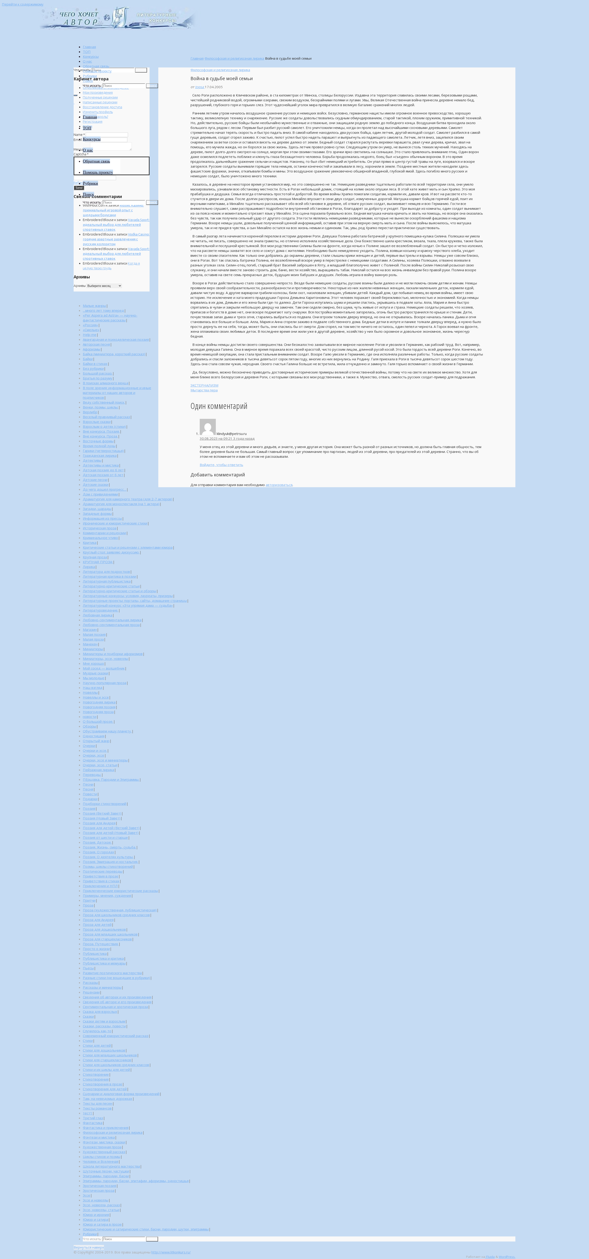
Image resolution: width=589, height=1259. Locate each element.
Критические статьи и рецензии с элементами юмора (128, 547)
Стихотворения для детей (105, 1089)
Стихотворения (96, 1079)
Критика (89, 542)
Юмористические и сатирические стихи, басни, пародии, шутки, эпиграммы (146, 1229)
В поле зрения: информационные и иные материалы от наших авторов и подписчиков (117, 392)
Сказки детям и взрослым (104, 1021)
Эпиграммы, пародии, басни (106, 1176)
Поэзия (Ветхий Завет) (102, 813)
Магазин (90, 629)
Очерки (89, 745)
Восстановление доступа (102, 107)
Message (81, 149)
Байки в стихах (95, 363)
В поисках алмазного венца (105, 383)
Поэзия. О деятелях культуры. (108, 856)
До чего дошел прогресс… (104, 489)
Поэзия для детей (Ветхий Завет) (111, 827)
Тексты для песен (97, 1103)
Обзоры (89, 726)
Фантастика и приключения (105, 1127)
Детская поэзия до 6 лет (103, 470)
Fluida (490, 1257)
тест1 (87, 1113)
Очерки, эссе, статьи (100, 765)
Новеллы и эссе (96, 697)
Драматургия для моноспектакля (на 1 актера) (121, 503)
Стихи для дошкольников (104, 1050)
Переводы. (92, 774)
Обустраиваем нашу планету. (107, 731)
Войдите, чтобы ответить (221, 464)
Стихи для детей (97, 1045)
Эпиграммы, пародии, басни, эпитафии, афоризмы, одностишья (136, 1180)
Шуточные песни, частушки (106, 1171)
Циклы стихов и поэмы (101, 1156)
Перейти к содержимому (22, 4)
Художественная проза (102, 1147)
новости (89, 716)
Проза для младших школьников (110, 934)
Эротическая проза (98, 1190)
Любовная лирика (97, 615)
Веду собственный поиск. (104, 402)
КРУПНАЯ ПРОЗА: (98, 562)
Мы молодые (93, 678)
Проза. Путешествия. (100, 943)
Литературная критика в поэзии (109, 576)
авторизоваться (279, 484)
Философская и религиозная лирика (234, 58)
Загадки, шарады (97, 508)
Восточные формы (98, 441)
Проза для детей (97, 924)
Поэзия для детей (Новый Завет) (111, 832)
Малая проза (93, 639)
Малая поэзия (94, 634)
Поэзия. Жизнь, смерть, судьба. (109, 847)
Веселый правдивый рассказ (106, 416)
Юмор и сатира (95, 1219)
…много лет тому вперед (103, 310)
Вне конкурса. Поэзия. (101, 431)
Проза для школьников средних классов (116, 914)
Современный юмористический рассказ (115, 1035)
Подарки (90, 798)
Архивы (80, 286)
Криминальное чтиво (100, 537)
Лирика (89, 566)
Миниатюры (93, 649)
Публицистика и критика (103, 958)
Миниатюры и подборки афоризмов (113, 653)
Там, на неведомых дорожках (107, 1098)
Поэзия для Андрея (99, 823)
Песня (88, 789)
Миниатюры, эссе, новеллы (105, 658)
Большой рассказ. (97, 373)
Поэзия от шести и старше (105, 837)
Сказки (88, 1016)
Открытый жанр (96, 740)
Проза (88, 905)
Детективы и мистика (101, 465)
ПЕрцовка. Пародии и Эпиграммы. (111, 779)
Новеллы (90, 692)
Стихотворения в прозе (102, 1084)
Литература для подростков (106, 571)
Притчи (89, 900)
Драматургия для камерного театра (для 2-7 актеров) (127, 499)
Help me (89, 334)
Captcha (81, 154)
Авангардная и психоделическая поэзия (116, 339)
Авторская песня (96, 344)
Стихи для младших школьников (110, 1055)
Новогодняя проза (98, 711)
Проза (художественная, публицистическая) (120, 910)
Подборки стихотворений (104, 803)
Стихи (88, 1040)
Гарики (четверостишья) (103, 450)
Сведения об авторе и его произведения (117, 1002)
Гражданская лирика (100, 455)
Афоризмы (91, 349)
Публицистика (95, 953)
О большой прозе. (98, 721)
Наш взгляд (92, 687)
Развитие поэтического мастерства (112, 972)
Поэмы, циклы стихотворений (108, 866)
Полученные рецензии (100, 97)
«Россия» (90, 325)
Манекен (90, 644)
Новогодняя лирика (99, 702)
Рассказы (90, 982)
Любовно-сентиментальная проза (111, 624)
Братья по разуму (97, 378)
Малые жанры (94, 305)
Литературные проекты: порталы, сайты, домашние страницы (135, 600)
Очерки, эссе (93, 755)
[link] (88, 80)
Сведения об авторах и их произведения (117, 997)
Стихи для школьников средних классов (116, 1064)
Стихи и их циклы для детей (106, 1069)
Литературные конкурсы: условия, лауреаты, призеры (128, 595)
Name (79, 135)
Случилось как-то (97, 1031)
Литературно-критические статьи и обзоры (119, 591)
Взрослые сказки (97, 421)
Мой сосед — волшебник (104, 668)
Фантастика (92, 1122)
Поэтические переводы (102, 871)
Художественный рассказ (104, 1151)
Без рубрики (93, 368)
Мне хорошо (93, 663)
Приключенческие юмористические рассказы (120, 890)
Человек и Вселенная (100, 1161)
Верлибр (90, 412)
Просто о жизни (96, 948)
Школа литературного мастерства (111, 1166)
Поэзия (89, 808)
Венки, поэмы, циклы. (100, 407)
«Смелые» (91, 329)
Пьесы (88, 968)
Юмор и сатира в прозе (102, 1224)
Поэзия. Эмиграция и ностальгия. (110, 861)
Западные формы (97, 513)
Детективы (92, 460)
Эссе (86, 1195)
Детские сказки (95, 484)
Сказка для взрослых (100, 1011)
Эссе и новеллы (95, 1200)
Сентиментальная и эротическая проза (115, 1006)
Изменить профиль (98, 112)
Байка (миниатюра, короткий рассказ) (114, 354)
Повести (90, 794)
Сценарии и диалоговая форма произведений (121, 1093)
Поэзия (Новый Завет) (101, 818)
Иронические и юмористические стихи (115, 523)
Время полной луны (99, 445)
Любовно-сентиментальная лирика (112, 620)
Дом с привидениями (100, 494)
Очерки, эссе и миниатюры (105, 760)
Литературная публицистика (107, 581)
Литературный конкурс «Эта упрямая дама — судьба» (128, 605)
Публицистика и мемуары (104, 963)
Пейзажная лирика (98, 769)
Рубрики (90, 1234)
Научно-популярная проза (104, 682)
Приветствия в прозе (100, 876)
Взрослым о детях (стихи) (104, 426)
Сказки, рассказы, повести (104, 1026)
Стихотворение (96, 1074)
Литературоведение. (100, 610)
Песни (88, 784)
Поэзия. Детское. (97, 842)
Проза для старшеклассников (107, 939)
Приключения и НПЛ (100, 885)
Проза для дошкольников (104, 929)
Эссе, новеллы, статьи (101, 1209)
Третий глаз (93, 1118)
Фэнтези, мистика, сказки (104, 1142)
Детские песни (95, 479)
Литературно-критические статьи (111, 586)
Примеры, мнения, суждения (107, 895)
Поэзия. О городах (98, 852)
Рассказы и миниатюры (102, 987)
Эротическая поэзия (99, 1185)
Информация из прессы (102, 518)
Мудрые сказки (95, 673)
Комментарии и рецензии (104, 532)
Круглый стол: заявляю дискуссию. (111, 552)
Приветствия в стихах (101, 881)
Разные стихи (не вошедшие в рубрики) (116, 977)
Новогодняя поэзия (99, 707)
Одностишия (93, 736)
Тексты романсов (97, 1108)
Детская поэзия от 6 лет (103, 474)
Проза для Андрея (98, 919)
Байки (88, 358)
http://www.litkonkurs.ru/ (171, 1252)
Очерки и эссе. (95, 750)
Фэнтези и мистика (99, 1137)
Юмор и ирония (96, 1214)
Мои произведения (98, 92)
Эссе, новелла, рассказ (101, 1205)
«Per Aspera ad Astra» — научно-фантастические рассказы (110, 317)
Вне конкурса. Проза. (100, 436)
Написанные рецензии (100, 102)
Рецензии (91, 992)
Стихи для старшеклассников (107, 1060)
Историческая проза (99, 528)
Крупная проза (95, 557)
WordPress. (507, 1257)
